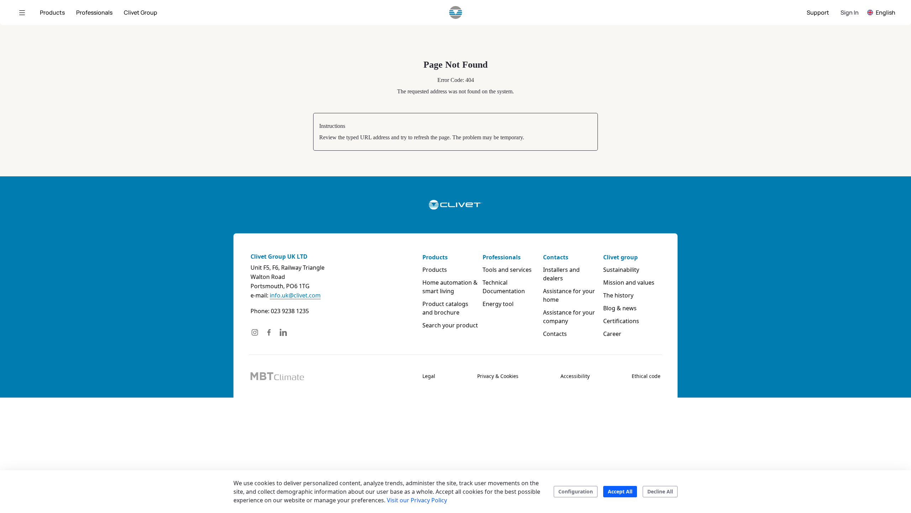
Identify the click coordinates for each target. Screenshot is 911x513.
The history (618, 295)
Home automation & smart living (450, 287)
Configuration (575, 491)
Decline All (660, 491)
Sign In (850, 12)
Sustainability (621, 270)
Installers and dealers (561, 274)
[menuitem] (52, 12)
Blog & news (620, 308)
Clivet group (620, 257)
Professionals (502, 257)
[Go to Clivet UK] (455, 12)
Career (612, 334)
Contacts (555, 257)
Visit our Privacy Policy (417, 500)
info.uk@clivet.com (295, 295)
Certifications (621, 321)
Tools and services (507, 270)
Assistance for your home (569, 295)
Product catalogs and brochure (445, 308)
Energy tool (498, 304)
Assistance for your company (569, 317)
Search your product (450, 325)
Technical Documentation (504, 287)
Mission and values (628, 282)
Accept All (620, 491)
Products (435, 257)
